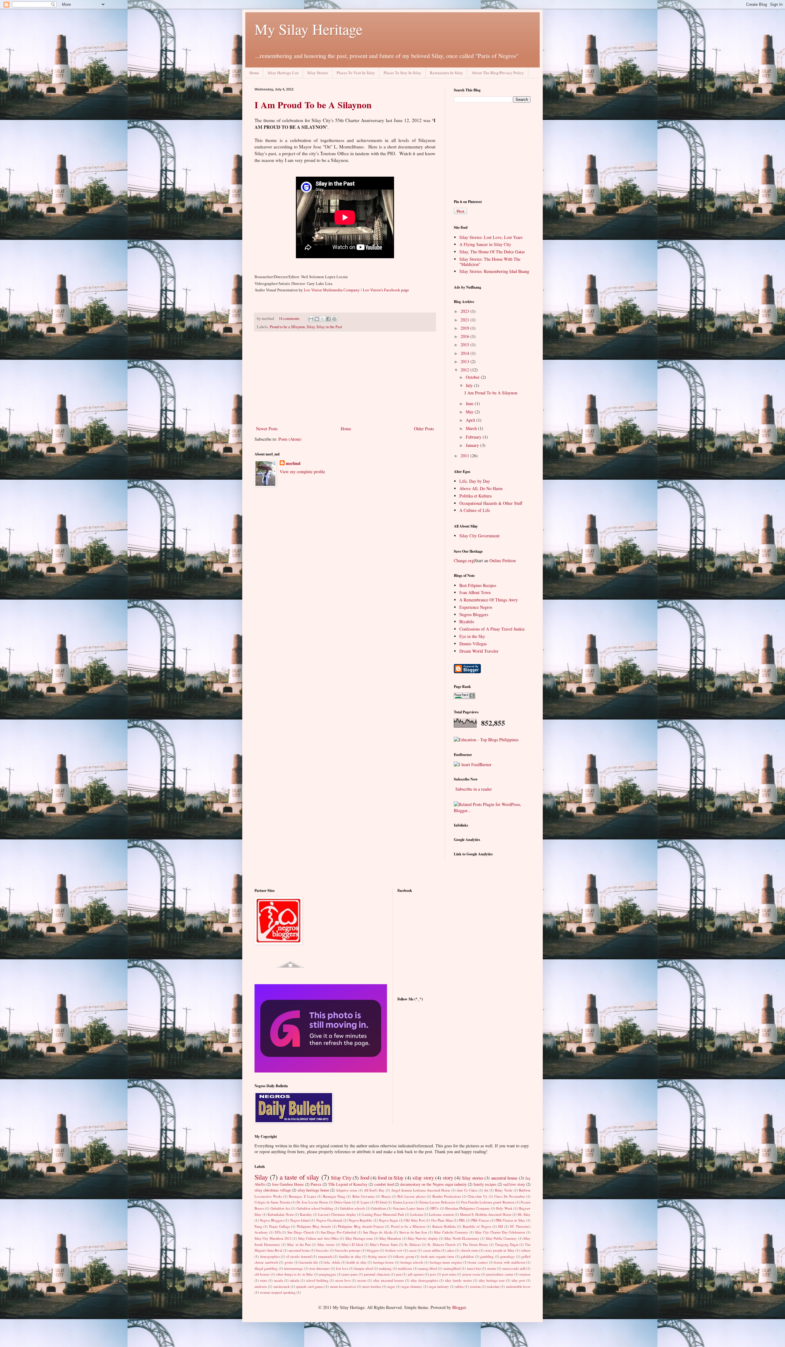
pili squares (416, 1274)
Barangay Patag (334, 1196)
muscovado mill (514, 1268)
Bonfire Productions (446, 1196)
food (364, 1177)
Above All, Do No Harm (481, 488)
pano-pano (350, 1274)
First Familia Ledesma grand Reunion (488, 1202)
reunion (524, 1274)
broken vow (394, 1250)
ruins (263, 1280)
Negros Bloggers (473, 614)
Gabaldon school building (315, 1208)
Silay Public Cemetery (501, 1238)
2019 (465, 328)
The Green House (475, 1244)
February (474, 437)
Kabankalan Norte (280, 1214)
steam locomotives (343, 1286)
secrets (361, 1280)
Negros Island (300, 1220)
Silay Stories (317, 72)
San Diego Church (300, 1232)
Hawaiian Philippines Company (467, 1208)
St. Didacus (412, 1244)
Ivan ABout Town (475, 592)
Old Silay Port (414, 1220)
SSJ (500, 1226)
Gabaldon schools (352, 1208)
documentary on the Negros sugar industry (433, 1184)
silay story (423, 1177)
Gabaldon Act (280, 1208)
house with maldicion (509, 1262)
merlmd (293, 463)
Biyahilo (466, 621)
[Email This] (311, 319)
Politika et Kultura (475, 496)
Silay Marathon (390, 1238)
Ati (486, 1190)
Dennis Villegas (473, 644)
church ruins (469, 1250)
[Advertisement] (345, 378)
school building (317, 1280)
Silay (311, 326)
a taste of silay (299, 1176)
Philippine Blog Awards (314, 1226)
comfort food (384, 1184)
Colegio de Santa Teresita (272, 1202)
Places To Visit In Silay (356, 72)
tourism (475, 1286)
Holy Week (504, 1208)
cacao (413, 1250)
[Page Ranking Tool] (464, 697)
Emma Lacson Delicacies (437, 1202)
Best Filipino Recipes (477, 585)
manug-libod (428, 1268)
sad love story (514, 1184)
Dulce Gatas (342, 1202)
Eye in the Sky (472, 636)
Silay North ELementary (461, 1238)
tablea (459, 1286)
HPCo (435, 1208)
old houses (262, 1274)
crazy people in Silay (499, 1250)
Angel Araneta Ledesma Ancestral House (420, 1190)
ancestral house (504, 1178)
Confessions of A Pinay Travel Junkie (492, 629)
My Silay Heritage (308, 29)
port (433, 1274)
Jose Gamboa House (288, 1184)
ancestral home (299, 1250)
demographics (270, 1256)
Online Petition (502, 560)
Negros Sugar (388, 1220)
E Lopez (363, 1202)
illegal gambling (266, 1268)
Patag (258, 1226)
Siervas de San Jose (413, 1232)
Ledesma (416, 1214)
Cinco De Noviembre (509, 1196)
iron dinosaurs (319, 1268)
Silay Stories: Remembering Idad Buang (494, 271)
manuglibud (452, 1268)
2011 (465, 456)
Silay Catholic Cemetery (451, 1232)
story (448, 1177)
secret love (342, 1280)
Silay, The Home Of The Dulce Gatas (492, 252)
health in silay (356, 1262)
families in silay (350, 1256)
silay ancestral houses (388, 1280)
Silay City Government (479, 536)
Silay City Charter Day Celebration (500, 1232)
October (473, 377)
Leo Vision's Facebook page (386, 290)
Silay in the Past (329, 326)
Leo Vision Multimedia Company (332, 290)
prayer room (471, 1274)
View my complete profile (302, 471)
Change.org (464, 560)
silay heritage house (313, 1190)
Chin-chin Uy (477, 1196)
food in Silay (391, 1177)
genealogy (507, 1256)
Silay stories (472, 1178)
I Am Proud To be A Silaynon (313, 104)
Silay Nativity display (423, 1238)
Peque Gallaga (279, 1226)
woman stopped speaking (278, 1292)
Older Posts (424, 429)
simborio (261, 1286)
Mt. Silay (524, 1214)
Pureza (316, 1184)
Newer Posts (267, 429)
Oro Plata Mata (442, 1220)
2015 (465, 344)
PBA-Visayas (480, 1220)
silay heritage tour (492, 1280)
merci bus (474, 1268)
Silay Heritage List (283, 72)
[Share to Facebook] (328, 319)
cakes (450, 1250)
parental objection (376, 1274)
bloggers (373, 1250)
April (471, 420)
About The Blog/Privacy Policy (498, 72)
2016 (465, 336)
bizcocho (322, 1250)
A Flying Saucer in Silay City (485, 244)
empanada (325, 1256)
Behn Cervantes (363, 1196)
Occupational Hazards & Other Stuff (490, 503)
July (470, 385)
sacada (278, 1280)
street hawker (371, 1286)
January (473, 445)
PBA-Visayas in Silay (510, 1220)
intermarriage (293, 1268)
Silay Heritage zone (359, 1238)
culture (525, 1250)
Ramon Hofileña (444, 1226)
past (398, 1274)
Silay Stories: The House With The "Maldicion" (489, 261)
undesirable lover (518, 1286)
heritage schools (411, 1262)
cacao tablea (431, 1250)
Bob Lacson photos (411, 1196)
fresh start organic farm (437, 1256)
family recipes (484, 1184)
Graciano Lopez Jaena (408, 1208)
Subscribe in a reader (473, 789)
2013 (465, 361)
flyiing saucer (377, 1256)
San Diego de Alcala (377, 1232)
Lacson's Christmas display (337, 1214)
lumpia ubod (363, 1268)
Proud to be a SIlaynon (287, 326)
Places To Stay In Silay (402, 72)
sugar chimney (411, 1286)
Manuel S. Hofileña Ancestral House (485, 1214)
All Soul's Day (374, 1190)
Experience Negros (475, 607)
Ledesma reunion (441, 1214)
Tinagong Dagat (506, 1244)
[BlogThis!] (317, 319)
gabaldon (467, 1256)
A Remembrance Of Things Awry (488, 600)
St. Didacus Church (441, 1244)
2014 (465, 353)
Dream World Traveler (479, 651)
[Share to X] (323, 319)
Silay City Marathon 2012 (273, 1238)
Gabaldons (378, 1208)
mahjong (385, 1268)
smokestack (282, 1286)
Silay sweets (326, 1244)
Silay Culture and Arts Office (318, 1238)
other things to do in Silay (294, 1274)
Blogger (459, 1307)
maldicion (405, 1268)
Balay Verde (503, 1190)
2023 (465, 311)
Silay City (341, 1177)
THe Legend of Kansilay (347, 1184)
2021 (465, 320)
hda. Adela (332, 1262)
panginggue (327, 1274)
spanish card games (310, 1286)
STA (278, 1232)
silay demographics (424, 1280)
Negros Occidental (329, 1220)
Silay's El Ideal (352, 1244)
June (470, 403)
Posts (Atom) (289, 439)
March (472, 428)
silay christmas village (273, 1190)
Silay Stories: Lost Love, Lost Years (491, 237)
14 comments (289, 318)
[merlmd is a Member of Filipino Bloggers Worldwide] (321, 1071)
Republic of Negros (477, 1226)
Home (254, 72)
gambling (487, 1256)
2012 (465, 370)
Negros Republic (360, 1220)
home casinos (478, 1262)
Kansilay (306, 1214)
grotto (289, 1262)
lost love (342, 1268)
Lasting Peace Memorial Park (383, 1214)
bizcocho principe (348, 1250)
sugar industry (439, 1286)
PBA (462, 1220)
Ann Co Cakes (467, 1190)
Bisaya (386, 1196)
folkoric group (403, 1256)
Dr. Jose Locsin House (312, 1202)
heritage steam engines (446, 1262)
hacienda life (309, 1262)
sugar (391, 1286)
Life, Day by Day (474, 481)
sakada (294, 1280)
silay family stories (458, 1280)
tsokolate (493, 1286)
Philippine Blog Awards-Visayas (361, 1226)
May (470, 412)
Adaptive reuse (346, 1190)
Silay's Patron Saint (383, 1244)
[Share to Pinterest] (334, 319)
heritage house (383, 1262)
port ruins (449, 1274)
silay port (518, 1280)
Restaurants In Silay (446, 72)
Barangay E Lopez (302, 1196)
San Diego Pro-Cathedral (339, 1232)
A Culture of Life (474, 510)
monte (491, 1268)
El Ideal (381, 1202)
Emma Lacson (403, 1202)
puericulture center (499, 1274)
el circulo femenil (299, 1256)
